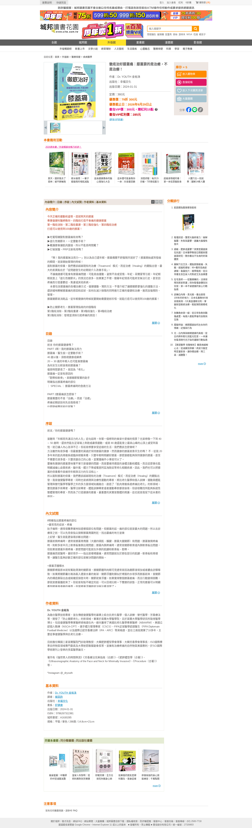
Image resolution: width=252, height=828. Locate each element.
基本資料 (101, 202)
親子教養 (187, 48)
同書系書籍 (51, 740)
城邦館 (83, 42)
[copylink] (200, 110)
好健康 (59, 705)
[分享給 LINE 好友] (194, 110)
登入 (162, 2)
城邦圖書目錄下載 (115, 821)
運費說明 (47, 2)
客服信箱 (168, 821)
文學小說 (93, 48)
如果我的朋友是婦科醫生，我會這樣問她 (127, 778)
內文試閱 (76, 202)
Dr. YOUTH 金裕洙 (128, 76)
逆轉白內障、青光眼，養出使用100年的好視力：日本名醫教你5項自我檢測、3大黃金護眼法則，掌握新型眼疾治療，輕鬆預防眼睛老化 (191, 301)
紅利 (180, 2)
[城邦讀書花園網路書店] (59, 38)
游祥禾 (182, 34)
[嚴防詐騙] (126, 9)
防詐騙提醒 (145, 821)
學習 (177, 48)
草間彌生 (151, 34)
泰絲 (175, 34)
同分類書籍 (67, 740)
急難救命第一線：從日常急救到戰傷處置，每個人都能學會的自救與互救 (190, 316)
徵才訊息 (66, 821)
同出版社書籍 (84, 740)
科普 (168, 48)
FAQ (75, 810)
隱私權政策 (132, 821)
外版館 (111, 42)
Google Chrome (82, 824)
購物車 (204, 2)
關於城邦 (55, 821)
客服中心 (157, 821)
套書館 (140, 42)
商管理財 (106, 48)
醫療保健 (158, 48)
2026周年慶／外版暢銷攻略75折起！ (63, 147)
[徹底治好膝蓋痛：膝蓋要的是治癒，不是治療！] (55, 132)
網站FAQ (77, 821)
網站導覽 (88, 821)
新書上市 (80, 48)
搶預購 (160, 34)
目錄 (59, 202)
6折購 (188, 2)
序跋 (66, 202)
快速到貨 (61, 2)
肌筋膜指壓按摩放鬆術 (185, 207)
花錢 (195, 34)
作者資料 (89, 202)
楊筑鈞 (59, 696)
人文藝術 (119, 48)
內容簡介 (50, 202)
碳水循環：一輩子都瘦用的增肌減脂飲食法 (80, 181)
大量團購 (99, 821)
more (200, 363)
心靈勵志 (145, 48)
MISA (189, 34)
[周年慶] (126, 20)
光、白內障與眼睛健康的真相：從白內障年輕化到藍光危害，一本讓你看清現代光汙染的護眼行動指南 (190, 336)
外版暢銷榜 (66, 48)
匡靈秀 (168, 34)
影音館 (198, 42)
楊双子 (202, 34)
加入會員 (171, 2)
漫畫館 (169, 42)
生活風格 (132, 48)
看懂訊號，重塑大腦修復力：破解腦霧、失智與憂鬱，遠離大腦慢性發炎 (190, 240)
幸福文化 (125, 81)
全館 (54, 42)
